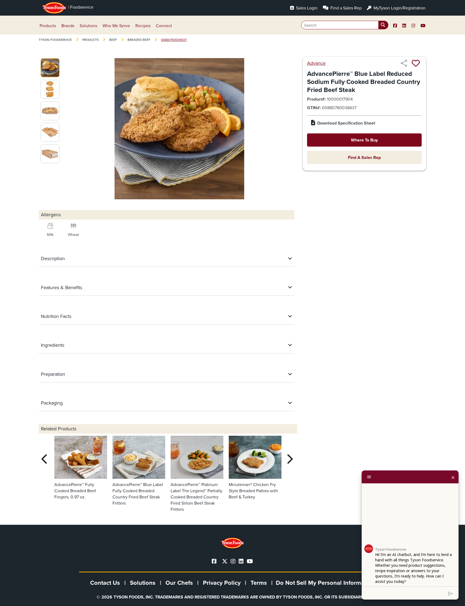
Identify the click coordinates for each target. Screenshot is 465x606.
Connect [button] (164, 26)
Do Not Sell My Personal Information (325, 582)
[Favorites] (415, 63)
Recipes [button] (142, 26)
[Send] (451, 593)
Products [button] (48, 26)
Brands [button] (67, 26)
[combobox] (344, 25)
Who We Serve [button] (116, 26)
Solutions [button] (88, 26)
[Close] (453, 477)
